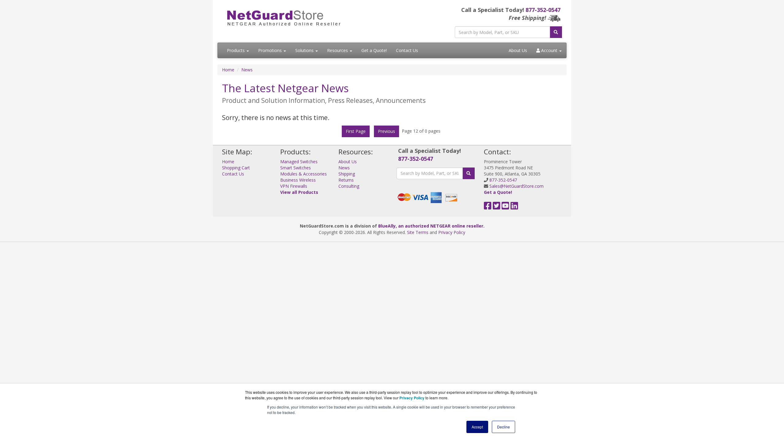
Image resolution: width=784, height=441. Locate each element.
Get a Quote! (374, 50)
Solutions (305, 50)
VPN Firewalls (293, 186)
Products (236, 50)
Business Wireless (298, 180)
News (247, 70)
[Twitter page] (496, 207)
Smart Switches (295, 168)
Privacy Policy (451, 232)
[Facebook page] (488, 207)
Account (549, 50)
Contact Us (407, 50)
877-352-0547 (543, 9)
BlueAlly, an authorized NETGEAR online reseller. (431, 226)
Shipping (346, 174)
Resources (338, 50)
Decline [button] (503, 426)
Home (228, 70)
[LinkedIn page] (514, 207)
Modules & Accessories (303, 174)
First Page (356, 131)
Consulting (348, 186)
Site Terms (417, 232)
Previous (386, 131)
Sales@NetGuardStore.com (516, 186)
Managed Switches (299, 161)
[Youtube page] (505, 207)
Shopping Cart (236, 168)
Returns (346, 180)
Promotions (270, 50)
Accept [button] (477, 426)
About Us (518, 50)
